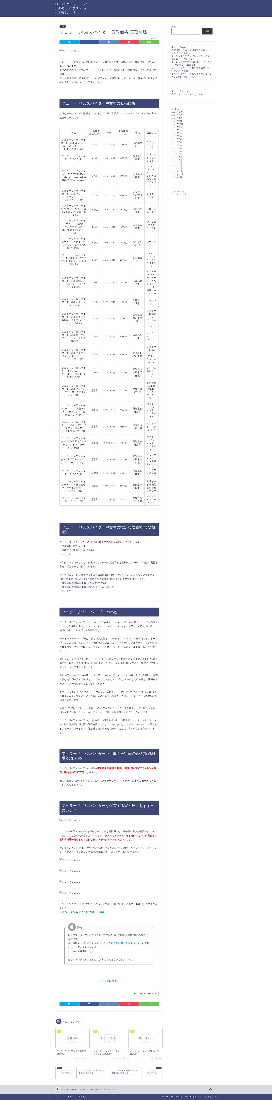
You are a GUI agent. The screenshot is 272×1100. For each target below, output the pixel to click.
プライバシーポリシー (66, 1097)
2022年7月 (176, 159)
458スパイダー (140, 993)
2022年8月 (177, 156)
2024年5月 (176, 111)
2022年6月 (176, 162)
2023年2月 (176, 150)
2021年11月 (177, 171)
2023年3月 (176, 147)
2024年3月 (176, 117)
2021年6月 (176, 177)
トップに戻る (109, 980)
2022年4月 (176, 168)
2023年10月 (177, 126)
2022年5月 (176, 165)
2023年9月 (177, 129)
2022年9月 (177, 153)
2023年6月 (176, 138)
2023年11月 (177, 123)
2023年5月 (176, 141)
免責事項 (82, 1097)
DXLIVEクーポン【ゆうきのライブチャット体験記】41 (71, 8)
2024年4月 (176, 114)
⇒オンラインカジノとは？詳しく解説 (82, 912)
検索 (173, 26)
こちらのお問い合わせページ (124, 943)
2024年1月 (176, 120)
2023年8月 (177, 132)
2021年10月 (177, 174)
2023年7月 (176, 135)
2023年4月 (176, 144)
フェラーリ (153, 993)
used (62, 26)
